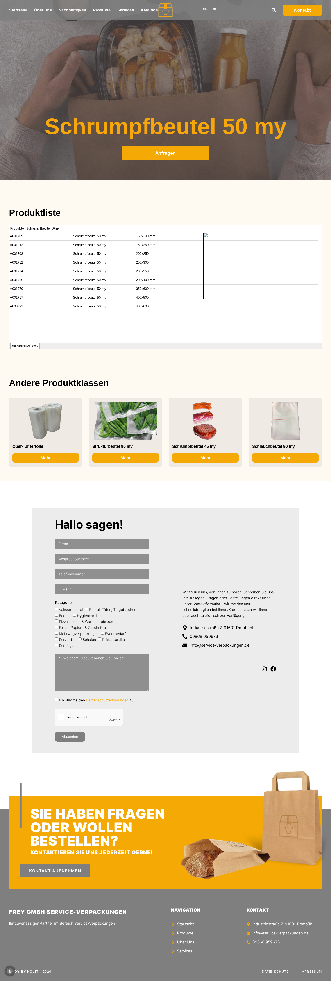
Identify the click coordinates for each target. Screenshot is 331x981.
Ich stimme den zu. (96, 700)
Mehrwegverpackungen (79, 633)
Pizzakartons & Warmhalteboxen (86, 621)
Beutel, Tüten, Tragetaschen (112, 609)
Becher (65, 615)
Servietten (67, 639)
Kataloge (149, 10)
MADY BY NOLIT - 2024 (30, 971)
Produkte (102, 10)
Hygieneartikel (89, 615)
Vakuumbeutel (71, 609)
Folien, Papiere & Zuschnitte (82, 627)
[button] (10, 971)
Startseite (18, 10)
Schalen (89, 639)
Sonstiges (67, 645)
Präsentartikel (114, 639)
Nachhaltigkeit (72, 10)
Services (125, 10)
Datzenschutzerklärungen (107, 700)
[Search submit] (272, 10)
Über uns (43, 10)
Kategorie (63, 602)
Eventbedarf (115, 633)
